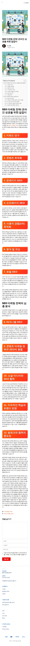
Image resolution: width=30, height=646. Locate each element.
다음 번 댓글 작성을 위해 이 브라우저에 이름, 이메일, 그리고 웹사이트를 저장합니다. (15, 554)
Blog (3, 618)
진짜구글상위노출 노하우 (8, 602)
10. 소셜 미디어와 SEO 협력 (13, 101)
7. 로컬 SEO (9, 95)
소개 (3, 613)
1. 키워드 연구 (10, 84)
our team (4, 615)
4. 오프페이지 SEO (11, 89)
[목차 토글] (24, 81)
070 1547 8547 (6, 577)
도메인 (3, 594)
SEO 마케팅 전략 (13, 125)
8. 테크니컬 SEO (10, 98)
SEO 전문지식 (5, 604)
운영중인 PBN (5, 591)
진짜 (10, 46)
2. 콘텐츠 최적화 (10, 86)
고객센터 (4, 626)
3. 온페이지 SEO (10, 88)
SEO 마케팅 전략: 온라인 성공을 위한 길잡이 (15, 83)
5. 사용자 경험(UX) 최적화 (12, 91)
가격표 (3, 589)
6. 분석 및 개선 (10, 93)
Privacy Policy (5, 629)
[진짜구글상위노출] (2, 3)
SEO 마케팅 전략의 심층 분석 (11, 96)
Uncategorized (8, 511)
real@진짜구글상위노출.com (9, 581)
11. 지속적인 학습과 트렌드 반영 (14, 103)
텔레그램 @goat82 (7, 572)
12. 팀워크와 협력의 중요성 (13, 105)
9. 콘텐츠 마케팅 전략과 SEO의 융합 (15, 100)
